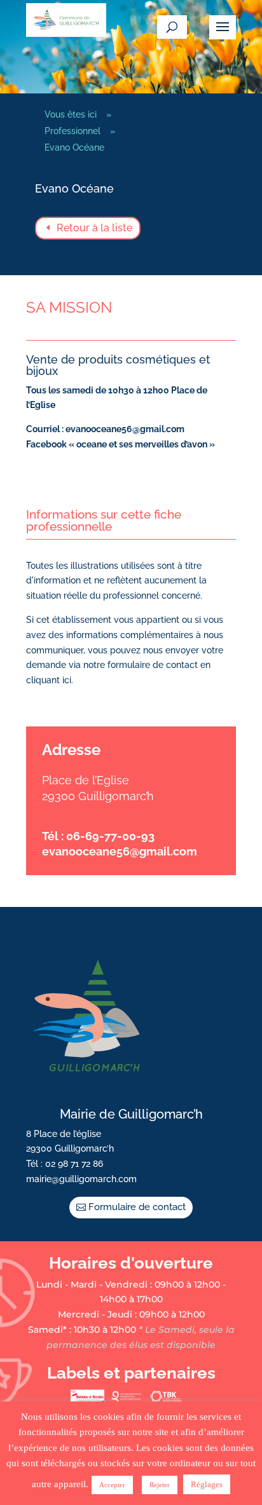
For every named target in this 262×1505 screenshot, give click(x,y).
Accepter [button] (112, 1484)
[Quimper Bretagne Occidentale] (126, 1400)
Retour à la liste (94, 228)
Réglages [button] (207, 1484)
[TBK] (166, 1400)
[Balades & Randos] (87, 1400)
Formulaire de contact (137, 1207)
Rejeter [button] (159, 1484)
